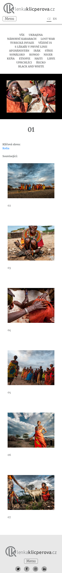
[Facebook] (26, 569)
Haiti (39, 58)
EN (55, 18)
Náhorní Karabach (21, 38)
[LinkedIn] (44, 569)
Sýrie (49, 50)
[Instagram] (35, 569)
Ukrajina (36, 34)
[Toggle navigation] (9, 18)
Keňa (11, 58)
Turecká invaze (22, 42)
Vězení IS (45, 42)
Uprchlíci (24, 62)
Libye (51, 58)
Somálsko (17, 54)
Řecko (41, 62)
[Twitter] (18, 569)
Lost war (48, 38)
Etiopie (24, 58)
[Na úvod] (31, 551)
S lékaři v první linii (31, 46)
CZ (49, 18)
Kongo (34, 54)
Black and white (31, 66)
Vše (21, 34)
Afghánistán (19, 50)
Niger (48, 54)
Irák (37, 50)
